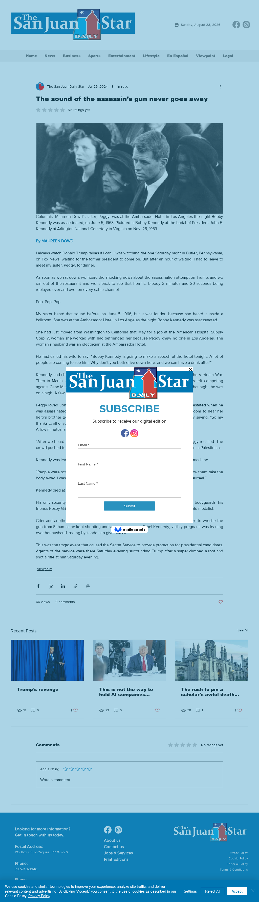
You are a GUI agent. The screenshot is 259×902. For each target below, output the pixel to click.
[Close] (253, 891)
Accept (237, 891)
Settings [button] (190, 891)
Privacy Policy (39, 895)
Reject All (212, 891)
